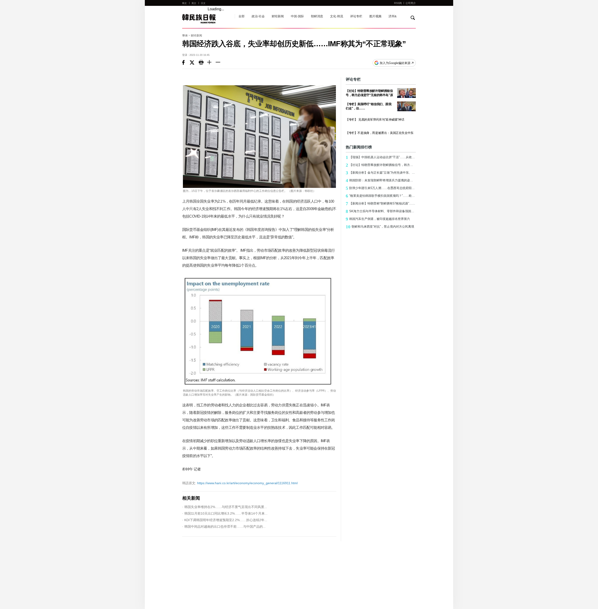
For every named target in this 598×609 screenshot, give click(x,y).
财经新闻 (278, 16)
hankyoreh (206, 18)
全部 (241, 16)
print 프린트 (203, 63)
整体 (185, 35)
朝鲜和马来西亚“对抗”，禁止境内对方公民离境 (380, 226)
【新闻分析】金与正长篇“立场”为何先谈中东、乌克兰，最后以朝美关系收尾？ (381, 172)
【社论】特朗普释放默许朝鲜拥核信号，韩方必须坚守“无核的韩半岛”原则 (381, 165)
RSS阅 (398, 3)
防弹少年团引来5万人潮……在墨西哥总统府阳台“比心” (381, 188)
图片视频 (375, 16)
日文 (203, 3)
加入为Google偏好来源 (395, 63)
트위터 (194, 63)
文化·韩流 (336, 16)
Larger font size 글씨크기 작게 (220, 63)
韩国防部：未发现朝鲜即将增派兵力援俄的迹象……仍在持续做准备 (381, 180)
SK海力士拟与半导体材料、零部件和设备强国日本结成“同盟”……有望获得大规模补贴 (381, 211)
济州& (392, 16)
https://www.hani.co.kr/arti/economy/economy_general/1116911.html (240, 483)
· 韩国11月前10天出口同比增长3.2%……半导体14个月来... (224, 513)
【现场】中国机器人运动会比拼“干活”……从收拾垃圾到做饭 (381, 157)
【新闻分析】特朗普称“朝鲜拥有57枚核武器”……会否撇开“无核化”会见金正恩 (381, 203)
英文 (194, 3)
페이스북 (186, 63)
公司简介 (411, 3)
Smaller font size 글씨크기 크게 (211, 63)
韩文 (184, 3)
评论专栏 (356, 16)
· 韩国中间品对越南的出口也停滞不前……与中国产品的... (224, 526)
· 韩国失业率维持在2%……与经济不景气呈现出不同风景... (224, 507)
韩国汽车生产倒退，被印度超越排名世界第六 (378, 219)
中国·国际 (297, 16)
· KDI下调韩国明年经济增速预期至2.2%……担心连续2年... (224, 520)
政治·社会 (258, 16)
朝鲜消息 (317, 16)
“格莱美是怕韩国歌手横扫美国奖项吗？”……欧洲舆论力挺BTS (381, 195)
